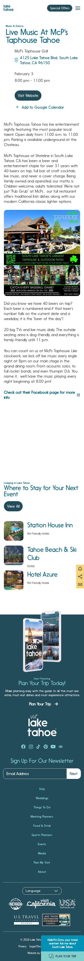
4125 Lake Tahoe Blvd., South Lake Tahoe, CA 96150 (49, 60)
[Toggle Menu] (77, 8)
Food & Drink (42, 825)
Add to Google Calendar (43, 107)
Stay (42, 788)
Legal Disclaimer (38, 946)
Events (42, 844)
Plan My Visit (42, 862)
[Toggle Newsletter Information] (80, 584)
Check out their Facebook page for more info (39, 395)
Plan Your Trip (40, 704)
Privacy (22, 946)
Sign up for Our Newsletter (42, 761)
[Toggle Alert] (80, 569)
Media (42, 853)
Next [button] (74, 773)
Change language (14, 896)
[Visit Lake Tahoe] (8, 7)
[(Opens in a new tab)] (23, 747)
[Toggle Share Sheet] (80, 576)
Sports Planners (42, 834)
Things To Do (42, 807)
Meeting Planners (42, 816)
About (42, 871)
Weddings (42, 798)
